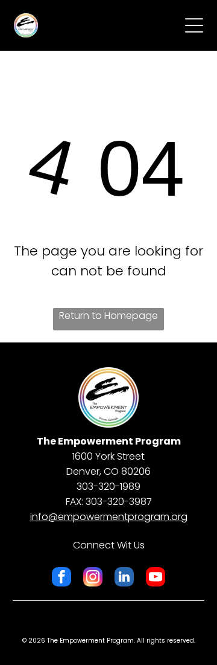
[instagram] (92, 578)
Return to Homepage (108, 316)
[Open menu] (194, 25)
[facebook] (61, 578)
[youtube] (155, 578)
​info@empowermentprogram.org (108, 517)
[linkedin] (124, 578)
